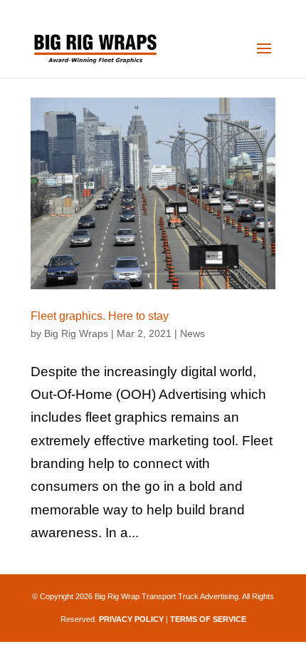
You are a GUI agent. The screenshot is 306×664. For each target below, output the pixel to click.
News (192, 333)
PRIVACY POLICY (131, 619)
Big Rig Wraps (76, 333)
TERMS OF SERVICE (208, 619)
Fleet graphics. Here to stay (100, 316)
